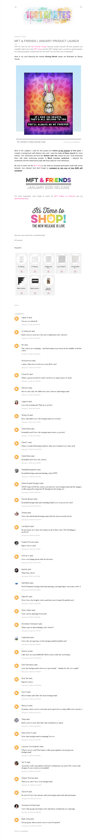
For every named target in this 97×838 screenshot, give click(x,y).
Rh (23, 345)
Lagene (25, 401)
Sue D (24, 692)
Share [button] (16, 305)
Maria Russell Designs (31, 483)
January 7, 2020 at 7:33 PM (31, 381)
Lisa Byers (26, 526)
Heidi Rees (26, 429)
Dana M (25, 792)
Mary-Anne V (27, 733)
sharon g (25, 651)
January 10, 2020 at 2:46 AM (31, 785)
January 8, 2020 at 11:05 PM (31, 672)
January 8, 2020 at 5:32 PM (31, 603)
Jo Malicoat (26, 331)
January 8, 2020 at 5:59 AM (31, 492)
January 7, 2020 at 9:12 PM (31, 408)
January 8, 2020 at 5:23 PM (31, 590)
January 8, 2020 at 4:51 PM (31, 576)
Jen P (24, 762)
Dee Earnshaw (28, 665)
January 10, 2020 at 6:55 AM (31, 812)
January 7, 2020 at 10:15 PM (31, 463)
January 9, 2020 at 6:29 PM (31, 755)
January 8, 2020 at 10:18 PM (31, 658)
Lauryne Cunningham (31, 746)
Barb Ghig (26, 819)
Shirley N (25, 415)
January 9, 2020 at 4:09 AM (31, 699)
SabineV (25, 597)
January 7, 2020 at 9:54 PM (31, 436)
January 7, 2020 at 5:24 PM (31, 338)
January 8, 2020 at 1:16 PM (31, 535)
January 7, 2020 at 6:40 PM (31, 367)
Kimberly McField (29, 805)
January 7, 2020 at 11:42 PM (31, 476)
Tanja (24, 719)
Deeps (24, 513)
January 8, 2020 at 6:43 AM (31, 506)
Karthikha (25, 583)
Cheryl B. (25, 374)
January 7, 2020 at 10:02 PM (31, 449)
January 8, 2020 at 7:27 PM (31, 631)
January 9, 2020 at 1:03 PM (31, 740)
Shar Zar (25, 678)
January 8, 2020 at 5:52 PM (31, 617)
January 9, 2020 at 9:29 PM (31, 771)
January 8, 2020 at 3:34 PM (31, 563)
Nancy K (25, 706)
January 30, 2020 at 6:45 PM (32, 826)
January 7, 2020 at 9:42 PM (31, 422)
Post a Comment (21, 831)
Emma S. (25, 556)
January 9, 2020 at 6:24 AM (31, 712)
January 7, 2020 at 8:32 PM (31, 395)
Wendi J (25, 388)
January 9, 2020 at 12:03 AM (31, 685)
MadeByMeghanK (29, 470)
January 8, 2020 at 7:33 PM (31, 644)
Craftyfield (26, 637)
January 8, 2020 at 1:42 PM (31, 549)
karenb (24, 569)
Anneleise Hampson (30, 624)
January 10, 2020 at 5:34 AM (31, 798)
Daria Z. (25, 442)
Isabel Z (25, 318)
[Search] (81, 6)
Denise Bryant (27, 499)
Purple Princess (28, 542)
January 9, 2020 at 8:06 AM (31, 726)
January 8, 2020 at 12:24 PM (31, 520)
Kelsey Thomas (28, 778)
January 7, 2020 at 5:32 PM (31, 354)
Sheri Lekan (26, 610)
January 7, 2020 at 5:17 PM (31, 324)
